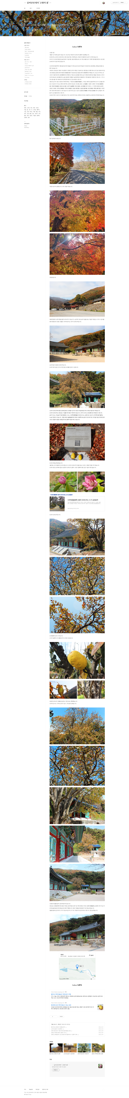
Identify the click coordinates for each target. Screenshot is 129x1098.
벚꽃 (34, 107)
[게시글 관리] (56, 1017)
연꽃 (28, 115)
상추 (39, 113)
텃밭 (37, 111)
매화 (25, 107)
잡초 (33, 113)
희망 (31, 107)
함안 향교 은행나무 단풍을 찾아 (58, 1027)
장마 (25, 113)
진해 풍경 (27, 55)
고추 (29, 109)
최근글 (25, 96)
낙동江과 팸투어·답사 (29, 65)
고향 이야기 (26, 45)
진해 (28, 111)
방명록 (38, 8)
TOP (103, 1090)
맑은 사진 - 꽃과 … (29, 61)
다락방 (25, 79)
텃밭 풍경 (27, 47)
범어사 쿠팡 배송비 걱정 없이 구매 (61, 994)
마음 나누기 (54, 1024)
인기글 (30, 96)
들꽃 (25, 115)
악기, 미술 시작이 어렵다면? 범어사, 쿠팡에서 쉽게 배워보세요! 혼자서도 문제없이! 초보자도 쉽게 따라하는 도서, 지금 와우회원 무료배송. (77, 997)
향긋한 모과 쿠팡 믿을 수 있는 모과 (61, 1005)
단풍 (29, 117)
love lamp (27, 77)
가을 (25, 109)
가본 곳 (59, 1024)
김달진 (31, 115)
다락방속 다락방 (28, 84)
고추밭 (34, 109)
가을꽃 (34, 115)
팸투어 (38, 109)
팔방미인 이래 (45, 1089)
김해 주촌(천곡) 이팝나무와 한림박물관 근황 (61, 1030)
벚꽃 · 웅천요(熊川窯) (29, 51)
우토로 (31, 111)
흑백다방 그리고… (28, 53)
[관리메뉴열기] (126, 2)
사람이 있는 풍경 (28, 69)
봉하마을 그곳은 (28, 71)
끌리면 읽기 (27, 67)
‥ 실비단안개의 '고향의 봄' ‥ (37, 3)
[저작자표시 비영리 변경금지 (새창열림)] (66, 1016)
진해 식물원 (27, 57)
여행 (34, 111)
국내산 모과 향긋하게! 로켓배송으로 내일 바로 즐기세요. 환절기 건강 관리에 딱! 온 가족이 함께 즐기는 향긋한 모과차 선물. (72, 1007)
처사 (25, 1089)
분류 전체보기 (27, 43)
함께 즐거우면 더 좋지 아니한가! (59, 1067)
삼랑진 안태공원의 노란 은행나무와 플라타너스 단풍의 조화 (64, 1034)
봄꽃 (30, 113)
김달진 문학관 (28, 49)
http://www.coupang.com (57, 992)
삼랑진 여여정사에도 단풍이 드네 (58, 1032)
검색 (100, 3)
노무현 (28, 107)
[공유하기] (54, 1017)
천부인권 (37, 1089)
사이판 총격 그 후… (29, 73)
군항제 (25, 117)
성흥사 (36, 113)
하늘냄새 (31, 1089)
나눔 (25, 111)
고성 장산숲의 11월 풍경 (56, 1029)
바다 (39, 111)
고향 (28, 113)
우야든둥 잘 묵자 (28, 82)
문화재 (38, 115)
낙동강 (37, 107)
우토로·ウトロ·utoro (29, 75)
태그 (31, 8)
